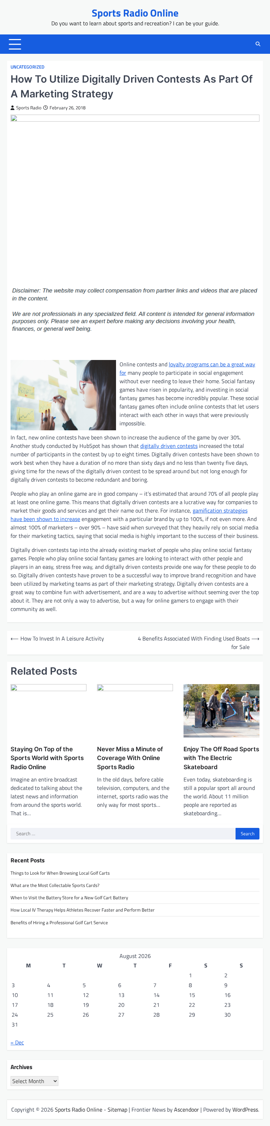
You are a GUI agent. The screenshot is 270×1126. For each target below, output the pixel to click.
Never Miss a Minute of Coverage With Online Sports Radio (130, 758)
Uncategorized (27, 67)
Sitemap (117, 1109)
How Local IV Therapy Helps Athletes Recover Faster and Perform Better (83, 909)
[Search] (257, 44)
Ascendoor (186, 1109)
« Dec (17, 1042)
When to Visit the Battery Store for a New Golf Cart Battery (69, 897)
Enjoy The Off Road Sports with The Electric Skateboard (221, 758)
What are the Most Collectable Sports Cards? (55, 885)
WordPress (245, 1109)
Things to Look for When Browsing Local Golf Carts (60, 872)
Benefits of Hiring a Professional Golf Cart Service (59, 922)
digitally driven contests (169, 446)
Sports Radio (28, 107)
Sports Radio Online (135, 12)
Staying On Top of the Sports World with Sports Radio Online (47, 758)
